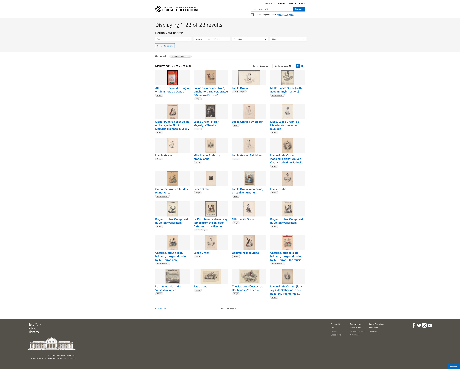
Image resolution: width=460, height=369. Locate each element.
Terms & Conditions (357, 331)
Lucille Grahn (163, 155)
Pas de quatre (202, 286)
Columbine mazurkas (245, 252)
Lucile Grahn (240, 88)
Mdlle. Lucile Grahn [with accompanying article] (286, 89)
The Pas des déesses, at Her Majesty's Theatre (247, 288)
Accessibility (336, 324)
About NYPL (373, 328)
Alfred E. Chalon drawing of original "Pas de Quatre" (172, 89)
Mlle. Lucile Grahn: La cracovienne (207, 157)
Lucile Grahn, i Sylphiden (247, 121)
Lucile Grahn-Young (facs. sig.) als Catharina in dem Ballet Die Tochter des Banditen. (286, 292)
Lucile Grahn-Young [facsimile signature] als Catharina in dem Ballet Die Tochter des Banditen (287, 161)
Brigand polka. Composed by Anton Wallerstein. (171, 221)
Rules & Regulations (376, 324)
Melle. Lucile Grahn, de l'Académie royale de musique (284, 125)
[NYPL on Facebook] (413, 325)
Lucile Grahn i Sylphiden (247, 155)
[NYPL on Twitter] (419, 325)
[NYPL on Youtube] (429, 325)
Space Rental (336, 335)
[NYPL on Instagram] (424, 325)
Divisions (292, 3)
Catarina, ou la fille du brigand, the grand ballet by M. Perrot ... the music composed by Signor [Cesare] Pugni (286, 260)
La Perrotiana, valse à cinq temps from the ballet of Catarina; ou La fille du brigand (210, 224)
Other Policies (355, 328)
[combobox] (272, 9)
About (302, 3)
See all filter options (165, 46)
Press (333, 328)
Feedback (454, 367)
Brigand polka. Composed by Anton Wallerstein (286, 221)
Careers (334, 331)
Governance (355, 335)
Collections (279, 3)
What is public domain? (286, 15)
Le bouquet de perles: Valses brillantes (169, 288)
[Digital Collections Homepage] (177, 9)
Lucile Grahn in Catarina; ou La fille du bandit (247, 190)
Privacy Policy (355, 324)
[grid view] (298, 66)
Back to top (160, 308)
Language (373, 331)
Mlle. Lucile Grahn (243, 219)
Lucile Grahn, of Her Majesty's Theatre (206, 123)
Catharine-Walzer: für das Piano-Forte (171, 190)
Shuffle (268, 3)
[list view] (302, 66)
